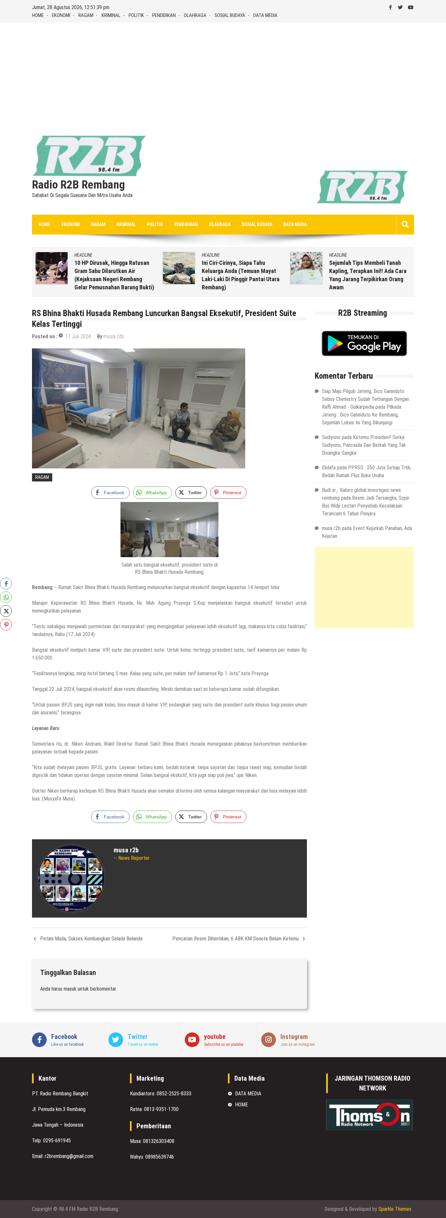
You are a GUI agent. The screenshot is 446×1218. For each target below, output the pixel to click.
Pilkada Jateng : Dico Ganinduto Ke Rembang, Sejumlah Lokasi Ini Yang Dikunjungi (361, 415)
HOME (38, 15)
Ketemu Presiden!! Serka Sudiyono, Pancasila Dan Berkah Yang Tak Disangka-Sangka (364, 445)
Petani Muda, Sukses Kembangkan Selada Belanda (91, 939)
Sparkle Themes (394, 1209)
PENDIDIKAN (164, 15)
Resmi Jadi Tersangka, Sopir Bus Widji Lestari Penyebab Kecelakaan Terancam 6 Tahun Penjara (365, 506)
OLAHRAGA (195, 15)
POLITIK (136, 15)
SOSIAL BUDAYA (230, 15)
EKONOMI (61, 15)
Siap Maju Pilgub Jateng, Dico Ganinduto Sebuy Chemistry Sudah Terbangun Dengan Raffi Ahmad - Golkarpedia (365, 399)
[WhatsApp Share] (6, 597)
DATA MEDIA (265, 15)
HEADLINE (83, 255)
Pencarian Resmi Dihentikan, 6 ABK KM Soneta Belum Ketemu (235, 939)
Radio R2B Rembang (78, 184)
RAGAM (85, 15)
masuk (70, 989)
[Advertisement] (223, 71)
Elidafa (329, 467)
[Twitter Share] (6, 611)
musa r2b (114, 336)
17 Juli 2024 (78, 336)
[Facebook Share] (6, 583)
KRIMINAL (111, 15)
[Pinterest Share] (6, 625)
